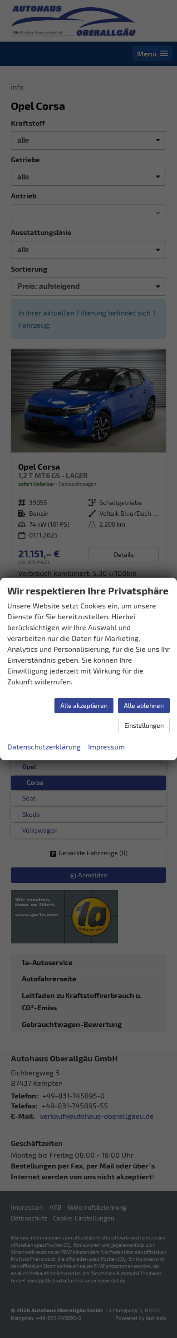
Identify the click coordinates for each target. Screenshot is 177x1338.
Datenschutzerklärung (44, 746)
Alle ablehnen (144, 705)
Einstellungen (144, 725)
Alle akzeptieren (84, 705)
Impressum (106, 746)
